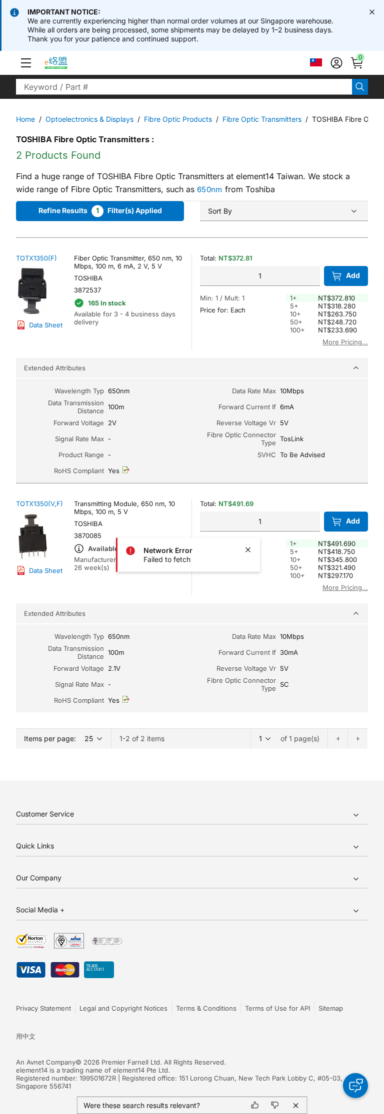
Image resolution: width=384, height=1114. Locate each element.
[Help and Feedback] (355, 1085)
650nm (209, 189)
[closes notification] (372, 12)
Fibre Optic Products (178, 119)
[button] (26, 63)
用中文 (26, 1036)
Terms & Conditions (206, 1008)
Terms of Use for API (277, 1008)
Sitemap (330, 1008)
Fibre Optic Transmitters (262, 119)
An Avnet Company (46, 1062)
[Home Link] (65, 63)
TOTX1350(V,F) (39, 504)
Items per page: (50, 738)
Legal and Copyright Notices (124, 1008)
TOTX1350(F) (36, 258)
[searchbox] (184, 87)
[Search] (360, 87)
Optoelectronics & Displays (90, 119)
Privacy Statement (43, 1008)
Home (25, 119)
